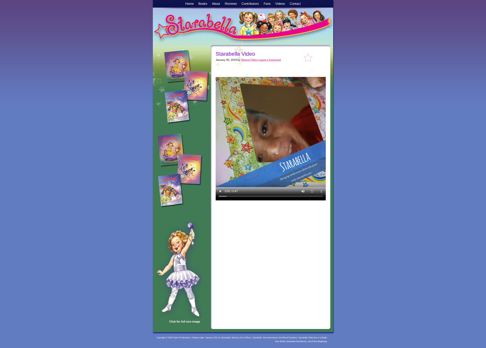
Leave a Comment (270, 59)
